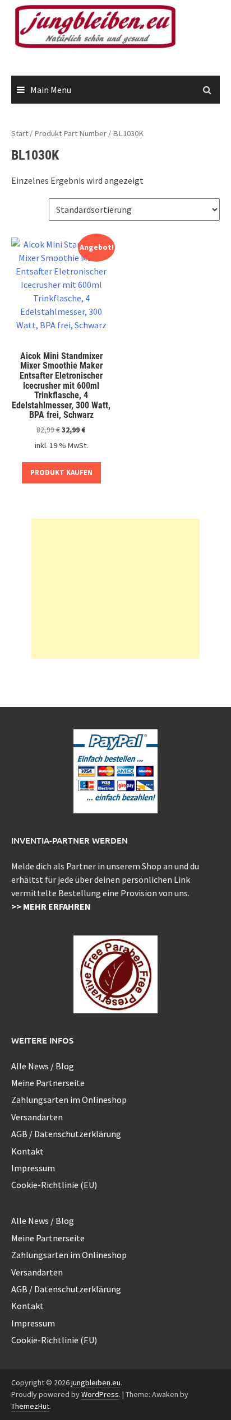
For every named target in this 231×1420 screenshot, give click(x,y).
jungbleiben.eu (96, 1382)
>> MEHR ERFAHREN (51, 906)
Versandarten (37, 1117)
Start (19, 133)
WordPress (100, 1394)
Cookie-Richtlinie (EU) (54, 1184)
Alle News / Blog (42, 1066)
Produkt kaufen (61, 472)
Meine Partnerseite (48, 1082)
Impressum (33, 1168)
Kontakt (27, 1151)
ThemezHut (30, 1406)
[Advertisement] (115, 589)
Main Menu (50, 89)
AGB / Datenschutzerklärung (66, 1133)
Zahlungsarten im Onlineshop (69, 1099)
